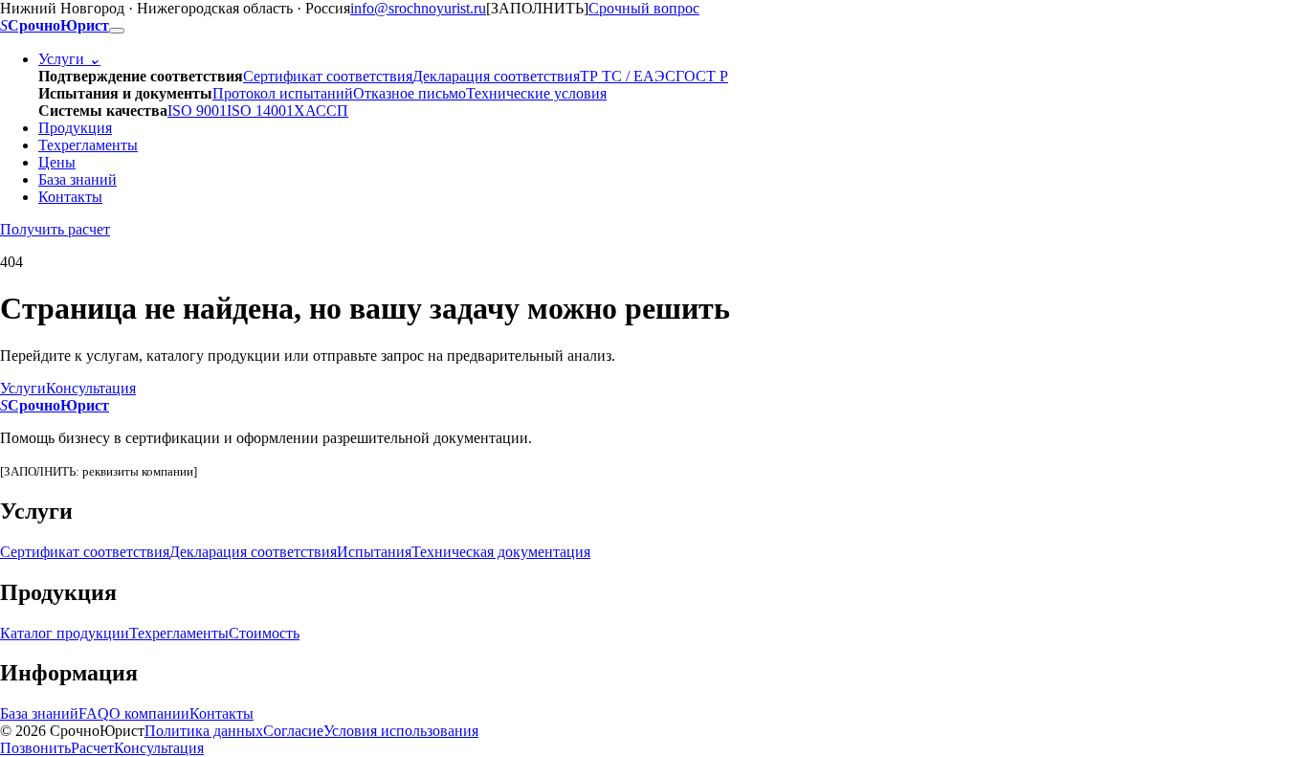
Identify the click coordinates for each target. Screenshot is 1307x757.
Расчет (92, 748)
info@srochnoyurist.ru (418, 8)
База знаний (77, 179)
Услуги (69, 59)
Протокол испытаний (282, 93)
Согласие (293, 731)
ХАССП (321, 110)
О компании (149, 713)
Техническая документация (500, 552)
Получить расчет (55, 229)
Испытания (374, 552)
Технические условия (536, 93)
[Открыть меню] (116, 30)
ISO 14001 (260, 110)
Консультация (91, 388)
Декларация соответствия (496, 76)
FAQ (93, 713)
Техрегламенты (88, 145)
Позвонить (35, 748)
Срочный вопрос (643, 8)
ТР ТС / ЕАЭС (628, 76)
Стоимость (264, 633)
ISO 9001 (197, 110)
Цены (57, 162)
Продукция (75, 128)
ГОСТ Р (702, 76)
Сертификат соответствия (327, 76)
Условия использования (400, 731)
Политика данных (203, 731)
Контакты (70, 197)
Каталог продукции (64, 633)
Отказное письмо (409, 93)
